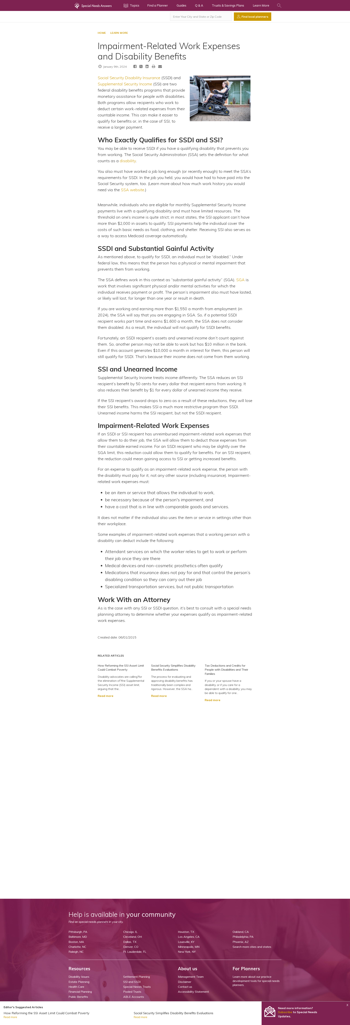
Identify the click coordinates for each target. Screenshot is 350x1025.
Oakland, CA (241, 932)
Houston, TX (186, 932)
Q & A (199, 5)
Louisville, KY (186, 942)
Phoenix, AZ (241, 942)
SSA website (132, 189)
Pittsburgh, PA (78, 932)
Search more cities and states (252, 947)
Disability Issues (79, 976)
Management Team (191, 976)
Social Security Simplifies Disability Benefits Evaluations (173, 1013)
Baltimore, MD (78, 937)
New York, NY (187, 951)
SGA (240, 279)
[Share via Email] (160, 66)
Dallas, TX (129, 942)
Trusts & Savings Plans (228, 5)
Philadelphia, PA (243, 937)
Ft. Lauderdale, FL (134, 951)
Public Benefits (78, 997)
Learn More (261, 5)
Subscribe (285, 1012)
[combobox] (201, 16)
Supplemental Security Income (125, 83)
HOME (102, 32)
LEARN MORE (119, 32)
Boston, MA (76, 942)
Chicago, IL (130, 932)
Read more (105, 696)
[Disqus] (175, 747)
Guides (181, 5)
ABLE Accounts (133, 997)
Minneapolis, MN (188, 947)
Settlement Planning (136, 976)
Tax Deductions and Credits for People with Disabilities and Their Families (226, 670)
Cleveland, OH (132, 937)
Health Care (76, 987)
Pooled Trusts (132, 991)
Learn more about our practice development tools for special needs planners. (256, 981)
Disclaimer (184, 982)
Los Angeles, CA (189, 937)
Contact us (185, 987)
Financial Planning (80, 991)
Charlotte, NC (77, 947)
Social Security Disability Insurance (129, 77)
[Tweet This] (141, 67)
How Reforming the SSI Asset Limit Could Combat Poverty (46, 1013)
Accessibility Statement (193, 991)
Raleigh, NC (76, 951)
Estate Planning (79, 982)
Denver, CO (130, 947)
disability (128, 160)
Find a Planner (157, 5)
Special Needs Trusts (137, 987)
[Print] (153, 66)
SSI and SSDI (132, 982)
